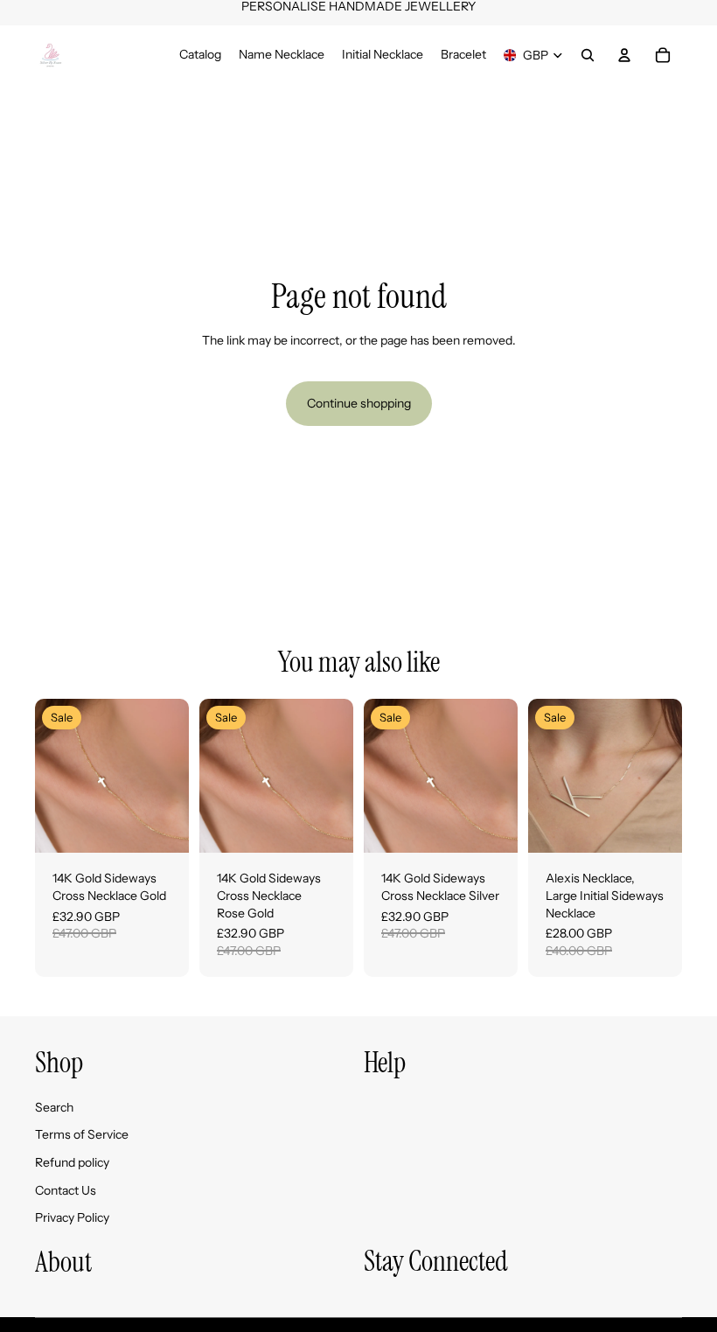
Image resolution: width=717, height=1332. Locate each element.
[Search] (587, 55)
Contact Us (65, 1190)
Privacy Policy (72, 1217)
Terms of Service (82, 1134)
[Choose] (162, 826)
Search (54, 1107)
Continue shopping (359, 403)
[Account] (624, 55)
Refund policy (72, 1162)
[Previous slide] (54, 776)
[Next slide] (169, 776)
